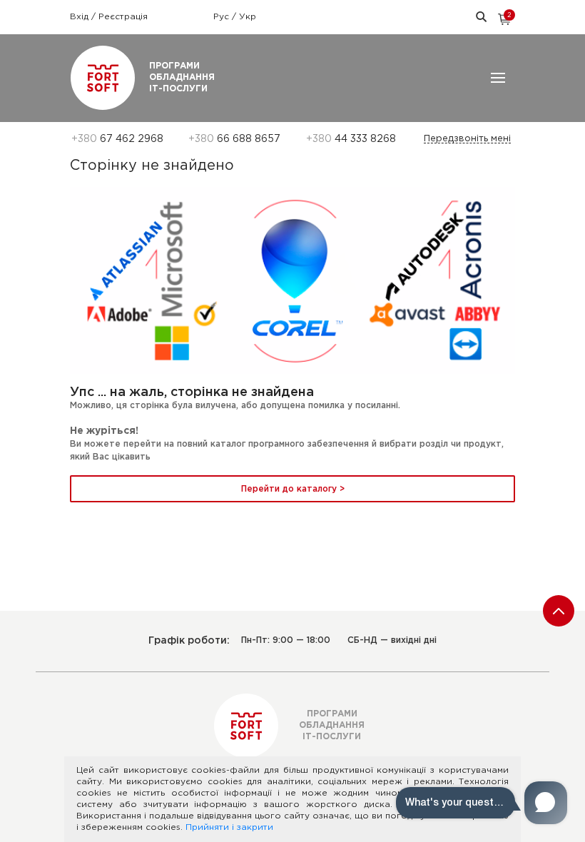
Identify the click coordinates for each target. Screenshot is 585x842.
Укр (247, 17)
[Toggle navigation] (498, 77)
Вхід (80, 17)
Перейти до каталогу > (293, 489)
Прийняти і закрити (229, 827)
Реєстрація (123, 17)
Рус (222, 17)
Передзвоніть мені (467, 139)
